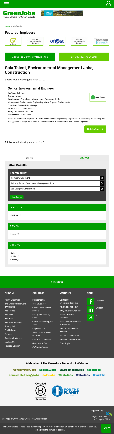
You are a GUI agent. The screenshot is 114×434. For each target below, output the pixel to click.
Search (29, 158)
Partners (8, 334)
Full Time (15, 216)
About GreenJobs (12, 300)
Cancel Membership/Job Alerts (42, 323)
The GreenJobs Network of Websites (15, 305)
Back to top (58, 282)
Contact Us (9, 342)
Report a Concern (12, 346)
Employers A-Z (38, 329)
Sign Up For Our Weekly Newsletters (30, 57)
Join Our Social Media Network (41, 334)
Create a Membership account (41, 309)
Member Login (38, 300)
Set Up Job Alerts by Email (41, 316)
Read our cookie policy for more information (45, 427)
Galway (14, 260)
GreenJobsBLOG (39, 343)
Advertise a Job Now (69, 307)
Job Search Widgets (13, 338)
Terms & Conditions (13, 323)
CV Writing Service (40, 347)
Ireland (14, 234)
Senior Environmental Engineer (31, 88)
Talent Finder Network (69, 336)
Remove (102, 178)
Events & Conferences (41, 340)
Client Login (65, 343)
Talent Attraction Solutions (67, 316)
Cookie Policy (10, 330)
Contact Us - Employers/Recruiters (69, 301)
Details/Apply (94, 129)
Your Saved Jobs (39, 304)
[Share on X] (90, 317)
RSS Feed (9, 319)
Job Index (9, 315)
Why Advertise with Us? (70, 311)
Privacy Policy (11, 326)
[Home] (19, 14)
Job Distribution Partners (70, 340)
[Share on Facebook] (90, 301)
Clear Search (17, 197)
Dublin (14, 257)
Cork (13, 253)
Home (7, 26)
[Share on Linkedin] (90, 309)
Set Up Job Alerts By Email (84, 57)
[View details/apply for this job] (98, 97)
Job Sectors (10, 311)
